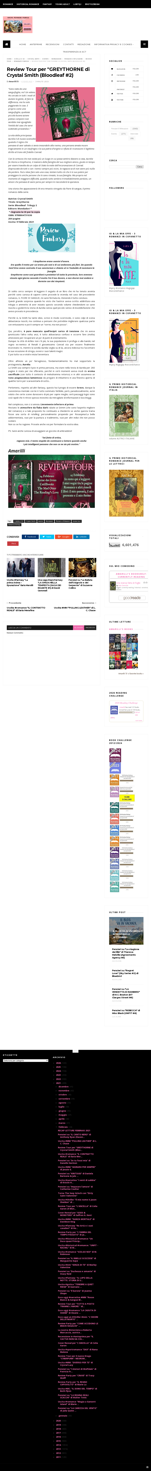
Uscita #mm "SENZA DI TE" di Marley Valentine (77, 1266)
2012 (58, 1453)
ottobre (63, 1094)
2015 (58, 1441)
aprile (62, 1118)
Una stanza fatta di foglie (128, 582)
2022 (58, 1079)
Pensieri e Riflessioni (73, 59)
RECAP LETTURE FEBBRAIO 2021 (74, 1130)
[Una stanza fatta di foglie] (113, 589)
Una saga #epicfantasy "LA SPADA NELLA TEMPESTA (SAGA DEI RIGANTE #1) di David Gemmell (50, 585)
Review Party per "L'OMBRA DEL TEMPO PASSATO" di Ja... (74, 1233)
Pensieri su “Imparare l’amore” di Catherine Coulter (75, 1188)
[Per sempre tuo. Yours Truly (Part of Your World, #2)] (118, 659)
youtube (128, 100)
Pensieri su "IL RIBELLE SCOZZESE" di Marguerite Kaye (77, 1259)
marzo (62, 1123)
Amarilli (122, 707)
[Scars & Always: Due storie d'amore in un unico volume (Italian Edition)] (118, 650)
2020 (58, 1420)
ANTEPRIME (36, 44)
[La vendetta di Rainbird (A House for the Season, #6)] (129, 667)
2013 (58, 1449)
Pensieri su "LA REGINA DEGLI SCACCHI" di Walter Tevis (73, 1396)
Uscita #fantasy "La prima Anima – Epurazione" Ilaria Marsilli (20, 583)
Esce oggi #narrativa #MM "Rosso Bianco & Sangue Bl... (76, 1298)
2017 (58, 1432)
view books (138, 720)
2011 (58, 1457)
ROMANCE (8, 4)
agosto (63, 1102)
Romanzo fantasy (21, 61)
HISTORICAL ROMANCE (28, 4)
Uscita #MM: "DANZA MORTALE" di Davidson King (76, 1220)
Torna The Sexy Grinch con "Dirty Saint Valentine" (75, 1194)
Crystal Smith (33, 59)
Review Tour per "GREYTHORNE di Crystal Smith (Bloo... (75, 1148)
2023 (58, 1075)
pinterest (128, 88)
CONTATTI (68, 44)
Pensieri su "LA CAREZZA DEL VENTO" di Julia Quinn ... (77, 1409)
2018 (58, 1428)
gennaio (63, 1415)
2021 (58, 1083)
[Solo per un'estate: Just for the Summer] (112, 659)
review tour (77, 521)
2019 (58, 1424)
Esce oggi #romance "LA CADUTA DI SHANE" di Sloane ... (77, 1311)
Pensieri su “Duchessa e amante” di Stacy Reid (77, 1272)
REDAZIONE (84, 44)
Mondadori (56, 59)
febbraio (63, 1127)
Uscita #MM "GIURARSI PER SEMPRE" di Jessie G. (77, 1168)
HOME (22, 44)
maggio (63, 1114)
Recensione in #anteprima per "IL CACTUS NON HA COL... (75, 1337)
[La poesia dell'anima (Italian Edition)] (112, 642)
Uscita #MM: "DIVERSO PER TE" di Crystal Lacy (75, 1363)
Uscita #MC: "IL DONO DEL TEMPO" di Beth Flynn (77, 1390)
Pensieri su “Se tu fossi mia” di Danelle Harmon (74, 1161)
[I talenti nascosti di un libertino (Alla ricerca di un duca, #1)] (112, 651)
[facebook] (147, 1467)
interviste (134, 134)
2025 (58, 1067)
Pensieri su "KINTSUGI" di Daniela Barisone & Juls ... (75, 1174)
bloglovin (128, 69)
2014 (58, 1445)
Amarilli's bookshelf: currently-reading (131, 575)
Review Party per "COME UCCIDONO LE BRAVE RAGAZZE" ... (78, 1324)
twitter (128, 94)
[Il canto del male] (123, 659)
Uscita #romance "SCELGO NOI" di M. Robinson (77, 1253)
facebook (90, 627)
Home (9, 59)
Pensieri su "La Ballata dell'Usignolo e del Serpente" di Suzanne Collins (80, 584)
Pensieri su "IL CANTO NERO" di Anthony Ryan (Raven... (74, 1135)
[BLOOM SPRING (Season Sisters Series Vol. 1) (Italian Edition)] (123, 642)
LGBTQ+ (77, 4)
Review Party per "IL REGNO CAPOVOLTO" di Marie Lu (72, 1383)
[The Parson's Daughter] (123, 650)
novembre (64, 1090)
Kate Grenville (123, 585)
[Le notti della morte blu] (135, 659)
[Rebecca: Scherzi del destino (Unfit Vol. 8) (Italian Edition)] (135, 668)
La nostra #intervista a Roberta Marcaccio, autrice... (75, 1331)
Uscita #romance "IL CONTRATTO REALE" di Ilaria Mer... (76, 1155)
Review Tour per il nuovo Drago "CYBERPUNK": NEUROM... (74, 1357)
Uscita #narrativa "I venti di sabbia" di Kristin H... (77, 1181)
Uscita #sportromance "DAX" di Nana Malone (78, 1350)
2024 (58, 1071)
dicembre (64, 1086)
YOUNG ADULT (62, 4)
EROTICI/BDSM (92, 4)
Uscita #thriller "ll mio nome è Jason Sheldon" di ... (77, 1201)
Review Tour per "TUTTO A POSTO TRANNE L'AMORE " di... (76, 1305)
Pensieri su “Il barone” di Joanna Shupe (75, 1292)
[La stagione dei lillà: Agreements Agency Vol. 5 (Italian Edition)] (118, 668)
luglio (62, 1106)
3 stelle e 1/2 (19, 59)
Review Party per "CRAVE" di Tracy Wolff (76, 1376)
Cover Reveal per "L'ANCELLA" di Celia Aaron (78, 1344)
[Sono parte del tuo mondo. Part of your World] (135, 650)
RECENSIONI (52, 44)
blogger (78, 627)
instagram (128, 81)
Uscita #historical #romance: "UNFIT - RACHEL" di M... (78, 1246)
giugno (63, 1110)
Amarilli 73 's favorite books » (130, 673)
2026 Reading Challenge (126, 702)
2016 (58, 1436)
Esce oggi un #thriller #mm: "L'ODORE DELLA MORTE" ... (78, 1318)
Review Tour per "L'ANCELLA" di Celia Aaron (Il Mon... (77, 1207)
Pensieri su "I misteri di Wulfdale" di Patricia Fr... (77, 1370)
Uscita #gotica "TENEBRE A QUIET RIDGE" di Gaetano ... (76, 1285)
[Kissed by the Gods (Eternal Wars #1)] (118, 642)
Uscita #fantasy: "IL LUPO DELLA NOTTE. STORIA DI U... (75, 1279)
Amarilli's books (121, 629)
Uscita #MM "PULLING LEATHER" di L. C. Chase (77, 1142)
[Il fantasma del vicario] (112, 668)
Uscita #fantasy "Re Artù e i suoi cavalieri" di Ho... (75, 1227)
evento (45, 59)
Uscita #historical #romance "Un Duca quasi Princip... (75, 1240)
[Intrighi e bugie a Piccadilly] (123, 668)
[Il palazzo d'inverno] (129, 659)
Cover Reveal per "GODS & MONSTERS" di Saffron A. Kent (75, 1214)
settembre (65, 1098)
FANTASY (47, 4)
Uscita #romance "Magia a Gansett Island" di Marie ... (77, 1403)
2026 (58, 1063)
